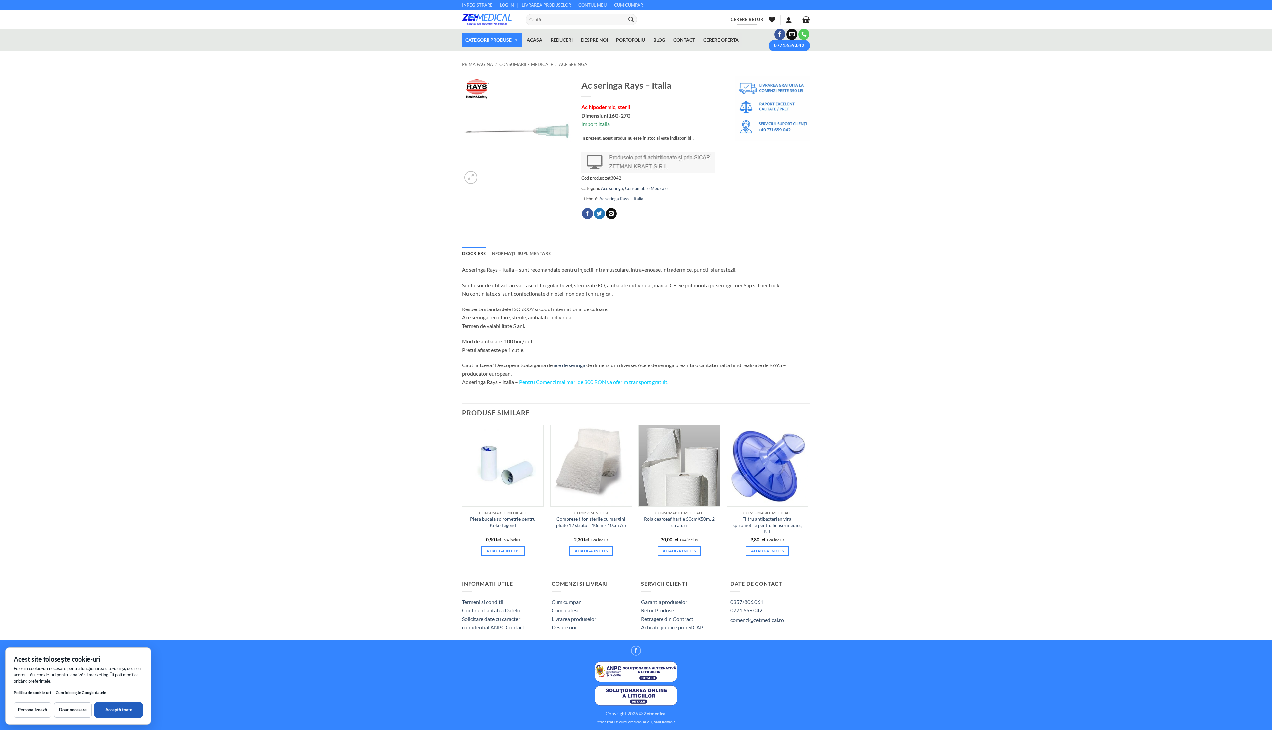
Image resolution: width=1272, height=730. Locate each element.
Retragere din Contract (667, 619)
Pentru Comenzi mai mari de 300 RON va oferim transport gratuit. (593, 382)
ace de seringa (569, 365)
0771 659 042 (746, 610)
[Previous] (462, 496)
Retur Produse (657, 610)
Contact (515, 627)
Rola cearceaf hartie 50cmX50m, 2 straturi (679, 522)
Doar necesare (73, 709)
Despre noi (564, 627)
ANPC (498, 627)
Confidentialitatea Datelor (492, 610)
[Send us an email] (791, 34)
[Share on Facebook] (587, 213)
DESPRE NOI (594, 40)
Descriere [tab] (474, 253)
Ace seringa (573, 64)
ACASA (534, 40)
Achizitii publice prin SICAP (672, 627)
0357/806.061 (746, 602)
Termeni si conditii (482, 602)
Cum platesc (566, 610)
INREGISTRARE (477, 5)
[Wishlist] (772, 19)
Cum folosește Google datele (81, 694)
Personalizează (32, 709)
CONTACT (684, 40)
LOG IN (507, 5)
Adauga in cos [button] (502, 551)
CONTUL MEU (592, 5)
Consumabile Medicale (526, 64)
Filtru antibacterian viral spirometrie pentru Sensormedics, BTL (767, 525)
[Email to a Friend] (611, 213)
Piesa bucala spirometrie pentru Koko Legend (503, 522)
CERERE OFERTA (721, 40)
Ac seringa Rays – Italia (621, 198)
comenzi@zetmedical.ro (757, 620)
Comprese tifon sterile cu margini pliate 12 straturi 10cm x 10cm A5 (591, 522)
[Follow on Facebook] (779, 34)
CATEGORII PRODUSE (488, 40)
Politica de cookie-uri (32, 692)
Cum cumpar (566, 602)
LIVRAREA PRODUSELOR (546, 5)
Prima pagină (477, 64)
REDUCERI (562, 40)
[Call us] (803, 34)
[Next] (808, 496)
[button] (788, 19)
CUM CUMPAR (628, 5)
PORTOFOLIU (630, 40)
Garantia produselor (664, 602)
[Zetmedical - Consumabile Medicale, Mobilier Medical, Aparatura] (489, 19)
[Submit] (631, 19)
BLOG (659, 40)
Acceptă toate (118, 709)
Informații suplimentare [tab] (520, 253)
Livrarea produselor (574, 619)
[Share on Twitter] (599, 213)
